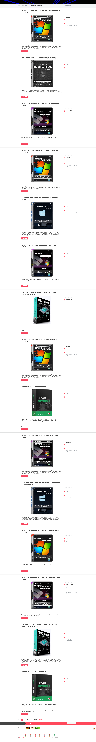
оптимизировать (69, 307)
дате (29, 5)
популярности (33, 5)
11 (76, 25)
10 (66, 26)
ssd (72, 307)
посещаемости (39, 5)
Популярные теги (68, 5)
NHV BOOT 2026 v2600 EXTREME (34, 387)
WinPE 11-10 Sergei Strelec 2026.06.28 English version (40, 151)
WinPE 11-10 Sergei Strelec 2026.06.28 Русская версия (40, 246)
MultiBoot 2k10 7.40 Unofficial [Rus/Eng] (39, 58)
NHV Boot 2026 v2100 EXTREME (34, 672)
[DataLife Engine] (19, 2)
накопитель (68, 308)
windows (74, 25)
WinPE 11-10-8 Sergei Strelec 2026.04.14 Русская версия (41, 578)
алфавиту (45, 5)
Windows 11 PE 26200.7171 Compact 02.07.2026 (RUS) (40, 198)
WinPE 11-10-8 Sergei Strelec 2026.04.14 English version (41, 531)
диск (71, 25)
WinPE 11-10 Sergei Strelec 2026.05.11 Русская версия (40, 436)
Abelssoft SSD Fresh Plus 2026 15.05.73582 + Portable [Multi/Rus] (39, 293)
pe (67, 166)
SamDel (67, 20)
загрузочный (68, 25)
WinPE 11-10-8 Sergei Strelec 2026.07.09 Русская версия (41, 104)
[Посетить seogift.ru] (21, 737)
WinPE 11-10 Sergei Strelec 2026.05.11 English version (40, 340)
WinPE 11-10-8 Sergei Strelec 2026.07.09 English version (41, 11)
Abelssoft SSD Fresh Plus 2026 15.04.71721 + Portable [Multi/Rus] (39, 625)
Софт (67, 64)
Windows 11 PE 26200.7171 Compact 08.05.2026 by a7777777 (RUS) (41, 483)
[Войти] (76, 2)
